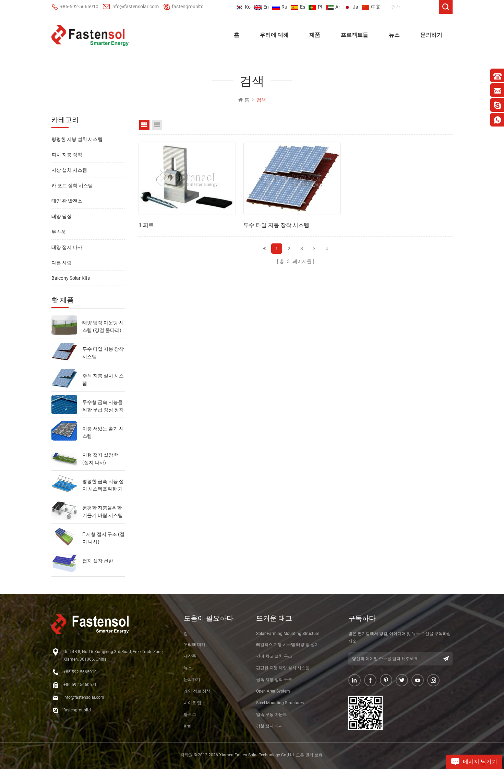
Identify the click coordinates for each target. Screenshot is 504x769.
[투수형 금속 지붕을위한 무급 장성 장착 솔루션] (64, 404)
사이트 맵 (192, 702)
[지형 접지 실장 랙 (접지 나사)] (64, 457)
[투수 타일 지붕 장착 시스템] (64, 351)
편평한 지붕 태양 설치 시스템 (283, 667)
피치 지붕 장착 (66, 154)
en (266, 7)
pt (320, 7)
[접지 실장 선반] (64, 563)
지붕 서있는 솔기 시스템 (103, 432)
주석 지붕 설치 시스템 (103, 379)
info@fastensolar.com (135, 6)
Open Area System (273, 691)
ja (355, 7)
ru (284, 7)
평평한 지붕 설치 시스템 (77, 139)
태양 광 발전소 (66, 201)
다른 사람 (61, 262)
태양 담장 (61, 216)
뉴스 (394, 34)
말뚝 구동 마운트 (271, 714)
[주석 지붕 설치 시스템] (64, 378)
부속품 (58, 232)
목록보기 (157, 125)
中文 (376, 7)
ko (248, 7)
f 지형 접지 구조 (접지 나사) (103, 537)
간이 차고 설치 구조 (274, 656)
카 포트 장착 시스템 (72, 185)
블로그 (190, 714)
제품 (314, 34)
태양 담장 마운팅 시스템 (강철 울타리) (103, 326)
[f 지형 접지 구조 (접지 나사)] (64, 536)
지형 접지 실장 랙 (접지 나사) (100, 458)
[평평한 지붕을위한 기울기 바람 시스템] (64, 510)
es (302, 7)
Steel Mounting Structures (280, 702)
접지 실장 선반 (97, 561)
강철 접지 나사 (269, 726)
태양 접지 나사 (66, 247)
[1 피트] (187, 178)
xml (187, 726)
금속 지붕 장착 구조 (274, 679)
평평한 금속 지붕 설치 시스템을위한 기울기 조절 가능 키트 (103, 486)
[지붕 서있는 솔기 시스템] (64, 431)
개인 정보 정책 (197, 691)
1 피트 (146, 224)
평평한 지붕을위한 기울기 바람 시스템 (102, 511)
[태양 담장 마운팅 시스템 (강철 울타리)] (64, 325)
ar (337, 7)
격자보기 (144, 125)
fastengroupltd (188, 6)
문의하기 (431, 34)
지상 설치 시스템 (69, 170)
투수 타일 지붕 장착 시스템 (103, 352)
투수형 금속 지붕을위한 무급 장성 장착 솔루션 (103, 406)
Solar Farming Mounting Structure (287, 633)
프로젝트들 (354, 34)
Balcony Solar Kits (70, 278)
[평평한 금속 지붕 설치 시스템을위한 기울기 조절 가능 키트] (64, 483)
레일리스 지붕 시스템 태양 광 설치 (287, 644)
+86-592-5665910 (79, 6)
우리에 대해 (274, 34)
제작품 (190, 656)
